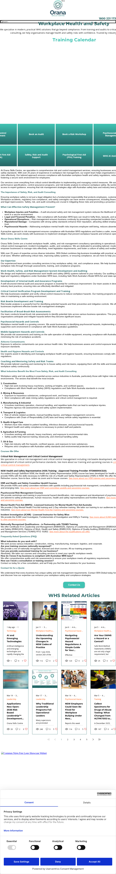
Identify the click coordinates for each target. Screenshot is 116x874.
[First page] (48, 739)
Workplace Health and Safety (45, 631)
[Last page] (99, 739)
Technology (11, 631)
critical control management (15, 465)
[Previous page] (55, 739)
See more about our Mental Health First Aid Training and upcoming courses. (47, 510)
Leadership (11, 699)
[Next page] (93, 739)
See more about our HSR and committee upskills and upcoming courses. (55, 488)
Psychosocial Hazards (74, 631)
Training (97, 699)
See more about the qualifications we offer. (69, 531)
